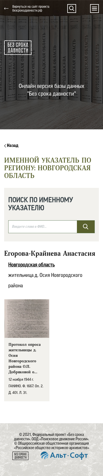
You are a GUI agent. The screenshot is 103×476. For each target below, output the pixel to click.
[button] (71, 8)
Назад (12, 145)
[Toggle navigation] (94, 8)
